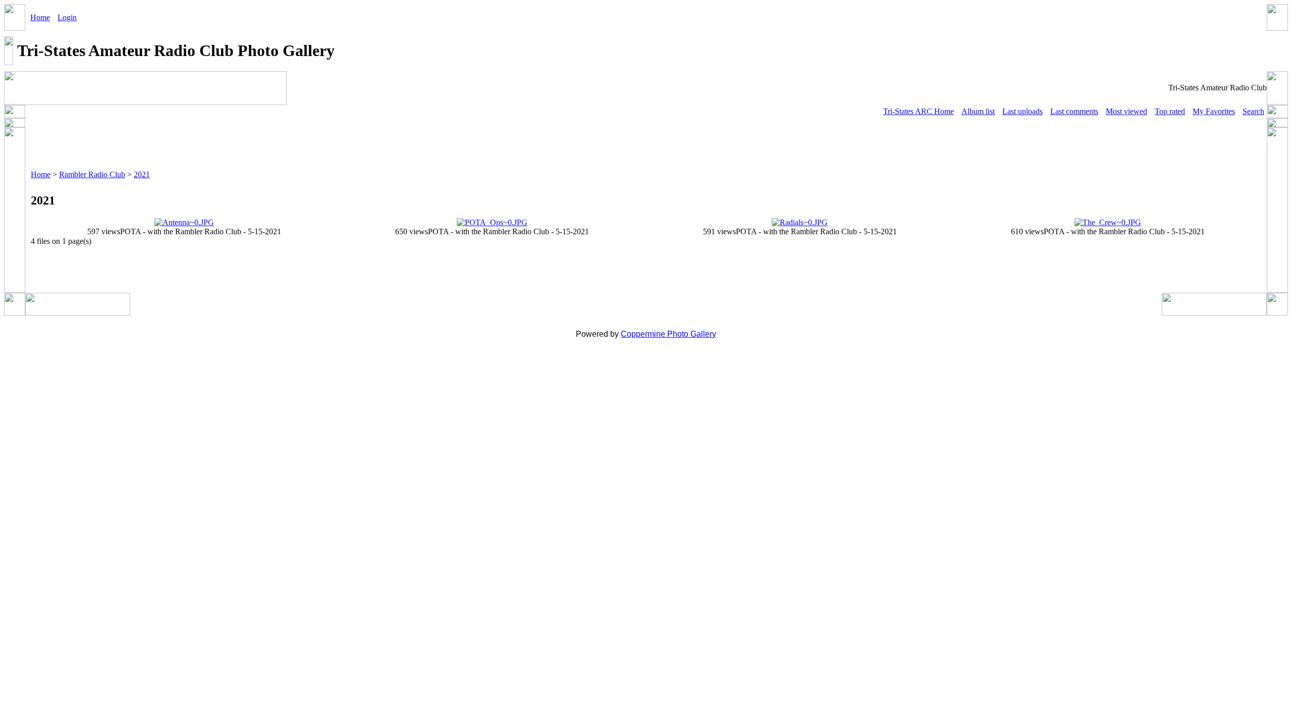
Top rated (1170, 111)
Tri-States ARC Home (918, 111)
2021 (142, 174)
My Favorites (1214, 111)
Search (1253, 111)
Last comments (1074, 111)
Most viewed (1126, 111)
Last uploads (1022, 111)
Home (40, 17)
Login (67, 17)
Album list (978, 111)
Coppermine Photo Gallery (668, 334)
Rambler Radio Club (92, 174)
